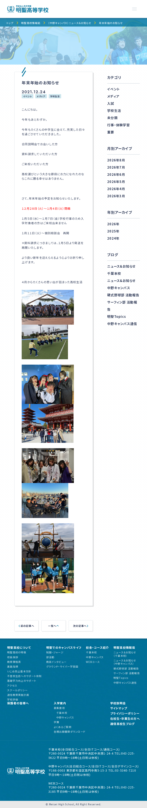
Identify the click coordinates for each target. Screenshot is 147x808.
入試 (110, 103)
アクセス (12, 685)
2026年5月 (116, 181)
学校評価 (12, 699)
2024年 (113, 238)
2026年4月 (116, 188)
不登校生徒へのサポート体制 (24, 676)
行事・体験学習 (118, 125)
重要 (110, 132)
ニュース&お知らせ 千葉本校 (121, 270)
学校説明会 (118, 703)
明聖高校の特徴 (16, 652)
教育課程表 (14, 661)
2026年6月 (116, 174)
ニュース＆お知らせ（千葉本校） (124, 654)
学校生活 (55, 96)
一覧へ (52, 626)
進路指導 (12, 666)
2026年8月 (116, 160)
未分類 (112, 117)
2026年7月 (116, 167)
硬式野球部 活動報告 (123, 295)
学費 (56, 722)
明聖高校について (19, 647)
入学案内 (60, 703)
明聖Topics (116, 316)
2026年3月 (116, 196)
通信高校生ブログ (122, 724)
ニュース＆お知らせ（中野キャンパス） (124, 662)
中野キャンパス (95, 657)
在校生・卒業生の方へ (125, 718)
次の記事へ (80, 626)
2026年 (113, 224)
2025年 (113, 231)
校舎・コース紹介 (97, 647)
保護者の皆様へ (18, 703)
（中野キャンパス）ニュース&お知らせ (69, 23)
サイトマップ (118, 708)
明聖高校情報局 (30, 23)
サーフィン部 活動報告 (122, 306)
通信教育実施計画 (18, 694)
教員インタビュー (56, 661)
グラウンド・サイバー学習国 (62, 666)
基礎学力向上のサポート (21, 680)
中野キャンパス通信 (122, 323)
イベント (27, 96)
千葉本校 (91, 652)
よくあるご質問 (62, 727)
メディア (41, 96)
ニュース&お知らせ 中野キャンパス (121, 284)
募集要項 (59, 708)
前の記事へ (27, 626)
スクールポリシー (17, 690)
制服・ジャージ (54, 652)
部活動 (50, 657)
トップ (9, 23)
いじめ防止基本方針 (19, 671)
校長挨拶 (12, 657)
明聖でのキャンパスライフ (63, 647)
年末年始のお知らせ (111, 23)
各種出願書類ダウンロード (69, 731)
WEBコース (93, 661)
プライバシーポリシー (124, 713)
